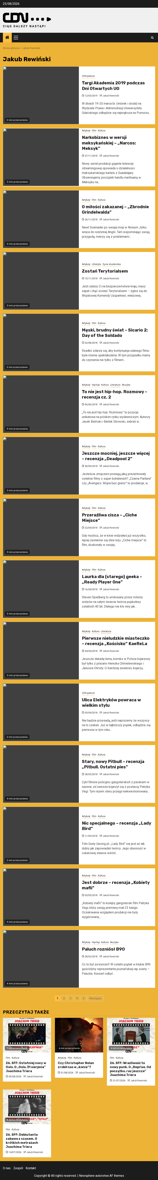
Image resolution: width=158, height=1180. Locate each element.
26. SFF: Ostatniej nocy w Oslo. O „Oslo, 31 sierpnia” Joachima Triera (26, 1067)
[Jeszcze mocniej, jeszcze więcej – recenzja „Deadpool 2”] (41, 466)
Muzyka (126, 385)
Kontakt (31, 1168)
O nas (7, 1168)
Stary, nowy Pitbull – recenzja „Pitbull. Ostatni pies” (113, 764)
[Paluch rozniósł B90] (41, 959)
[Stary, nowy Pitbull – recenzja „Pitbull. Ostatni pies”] (41, 774)
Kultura (101, 130)
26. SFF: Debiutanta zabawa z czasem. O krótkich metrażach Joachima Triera (22, 1140)
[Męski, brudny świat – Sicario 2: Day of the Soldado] (41, 342)
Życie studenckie (112, 264)
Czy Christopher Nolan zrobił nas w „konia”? (76, 1065)
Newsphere (87, 1175)
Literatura (115, 385)
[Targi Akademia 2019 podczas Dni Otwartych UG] (41, 95)
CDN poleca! (88, 76)
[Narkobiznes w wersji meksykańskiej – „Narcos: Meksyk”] (41, 157)
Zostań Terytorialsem (105, 271)
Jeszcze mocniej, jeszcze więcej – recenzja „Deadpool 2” (116, 456)
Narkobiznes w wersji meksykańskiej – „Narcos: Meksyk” (109, 143)
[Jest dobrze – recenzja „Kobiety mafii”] (41, 897)
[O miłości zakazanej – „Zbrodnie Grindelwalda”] (41, 219)
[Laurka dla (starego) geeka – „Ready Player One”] (41, 589)
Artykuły (86, 130)
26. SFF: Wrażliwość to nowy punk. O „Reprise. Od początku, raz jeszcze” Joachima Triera (130, 1069)
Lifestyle (96, 264)
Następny (95, 998)
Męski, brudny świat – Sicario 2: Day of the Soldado (115, 332)
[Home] (7, 37)
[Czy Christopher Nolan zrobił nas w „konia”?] (79, 1035)
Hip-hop (96, 385)
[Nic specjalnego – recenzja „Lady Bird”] (41, 835)
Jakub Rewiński (111, 95)
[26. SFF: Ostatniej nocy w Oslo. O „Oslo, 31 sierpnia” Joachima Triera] (27, 1035)
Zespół (18, 1168)
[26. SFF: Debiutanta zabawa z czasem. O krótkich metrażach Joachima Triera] (27, 1106)
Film (94, 130)
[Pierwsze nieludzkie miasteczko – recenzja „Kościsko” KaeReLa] (41, 651)
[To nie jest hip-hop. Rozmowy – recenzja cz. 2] (41, 404)
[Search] (152, 37)
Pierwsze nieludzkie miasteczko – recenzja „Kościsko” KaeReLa (116, 641)
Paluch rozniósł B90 (103, 949)
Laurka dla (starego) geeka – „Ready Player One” (112, 579)
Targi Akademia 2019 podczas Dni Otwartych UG (113, 85)
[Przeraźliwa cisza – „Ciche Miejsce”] (41, 527)
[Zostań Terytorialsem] (41, 281)
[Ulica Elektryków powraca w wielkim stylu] (41, 712)
